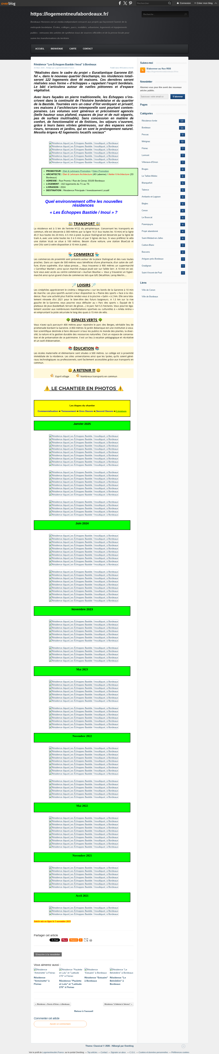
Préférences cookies (180, 1052)
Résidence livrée (149, 120)
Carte (72, 49)
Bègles (145, 203)
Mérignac (146, 141)
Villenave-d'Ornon (150, 162)
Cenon (145, 210)
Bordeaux (146, 127)
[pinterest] (130, 3)
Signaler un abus (118, 1052)
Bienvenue (57, 49)
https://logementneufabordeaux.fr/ (69, 14)
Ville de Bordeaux (150, 296)
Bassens (146, 252)
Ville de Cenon (148, 290)
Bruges (145, 169)
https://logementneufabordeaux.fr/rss (162, 72)
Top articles (92, 1052)
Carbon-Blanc (148, 245)
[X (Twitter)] (125, 3)
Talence (145, 190)
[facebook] (120, 3)
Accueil (39, 49)
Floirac (145, 148)
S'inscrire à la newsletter (47, 954)
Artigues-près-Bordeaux (153, 259)
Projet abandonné (150, 231)
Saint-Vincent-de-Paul (152, 272)
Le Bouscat (147, 217)
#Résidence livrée (127, 68)
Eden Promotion (101, 171)
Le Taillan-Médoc (149, 176)
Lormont (145, 155)
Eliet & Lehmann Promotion (77, 171)
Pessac (145, 134)
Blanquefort (147, 183)
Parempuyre (147, 224)
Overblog (129, 1046)
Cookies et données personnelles (153, 1052)
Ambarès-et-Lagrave (151, 196)
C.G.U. (132, 1052)
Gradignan (146, 266)
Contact (88, 49)
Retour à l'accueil (83, 1011)
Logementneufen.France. (53, 1052)
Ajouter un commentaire (60, 1024)
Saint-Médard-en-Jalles (152, 238)
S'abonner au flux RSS (159, 68)
